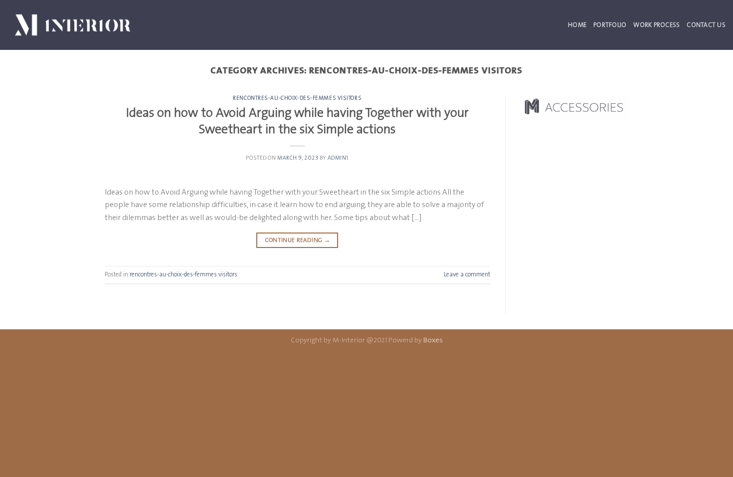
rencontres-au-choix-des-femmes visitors (297, 98)
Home (577, 24)
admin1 (338, 158)
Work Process (656, 24)
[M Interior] (72, 24)
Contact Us (706, 24)
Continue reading (298, 240)
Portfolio (609, 24)
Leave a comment (467, 274)
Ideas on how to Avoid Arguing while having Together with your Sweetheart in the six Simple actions (297, 120)
